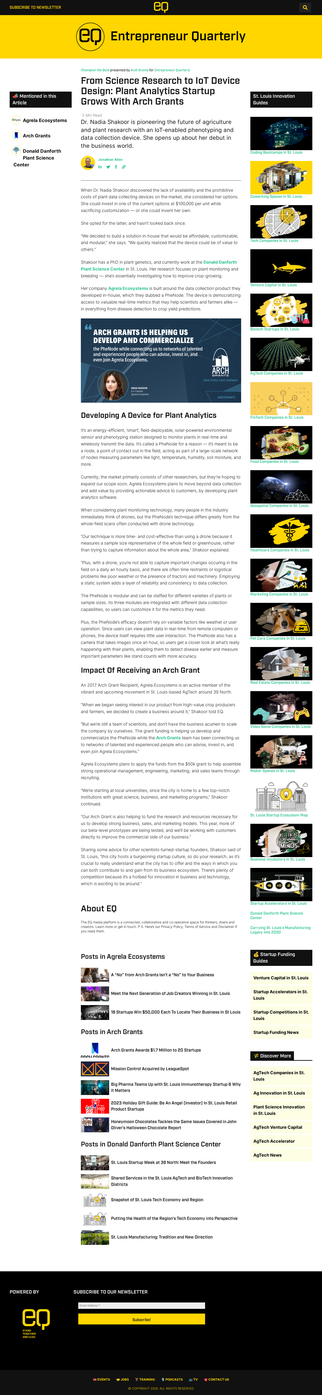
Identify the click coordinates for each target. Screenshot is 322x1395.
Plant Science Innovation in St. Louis (279, 1110)
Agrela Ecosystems (128, 288)
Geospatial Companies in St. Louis (279, 505)
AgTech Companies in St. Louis (276, 373)
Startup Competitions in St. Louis (281, 1015)
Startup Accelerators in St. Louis (278, 903)
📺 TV (193, 1379)
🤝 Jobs (122, 1379)
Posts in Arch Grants (112, 1032)
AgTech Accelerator (274, 1141)
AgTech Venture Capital (277, 1127)
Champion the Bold (95, 70)
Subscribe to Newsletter (35, 7)
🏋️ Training (145, 1379)
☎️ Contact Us (216, 1379)
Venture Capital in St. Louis (273, 285)
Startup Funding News (276, 1032)
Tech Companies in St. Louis (274, 240)
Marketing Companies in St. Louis (279, 594)
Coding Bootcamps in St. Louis (276, 152)
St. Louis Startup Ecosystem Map (279, 815)
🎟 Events (101, 1379)
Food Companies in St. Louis (274, 461)
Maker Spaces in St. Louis (272, 771)
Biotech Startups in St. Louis (274, 329)
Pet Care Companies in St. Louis (277, 638)
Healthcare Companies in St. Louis (279, 550)
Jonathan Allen (110, 159)
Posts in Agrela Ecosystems (123, 956)
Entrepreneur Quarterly (172, 70)
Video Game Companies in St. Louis (280, 726)
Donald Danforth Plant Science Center (37, 158)
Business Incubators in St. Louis (277, 859)
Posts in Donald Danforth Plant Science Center (151, 1144)
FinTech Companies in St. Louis (276, 417)
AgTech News (267, 1155)
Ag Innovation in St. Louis (279, 1093)
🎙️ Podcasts (172, 1379)
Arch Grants (140, 70)
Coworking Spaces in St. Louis (276, 196)
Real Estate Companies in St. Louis (280, 682)
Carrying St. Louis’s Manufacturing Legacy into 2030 (280, 930)
